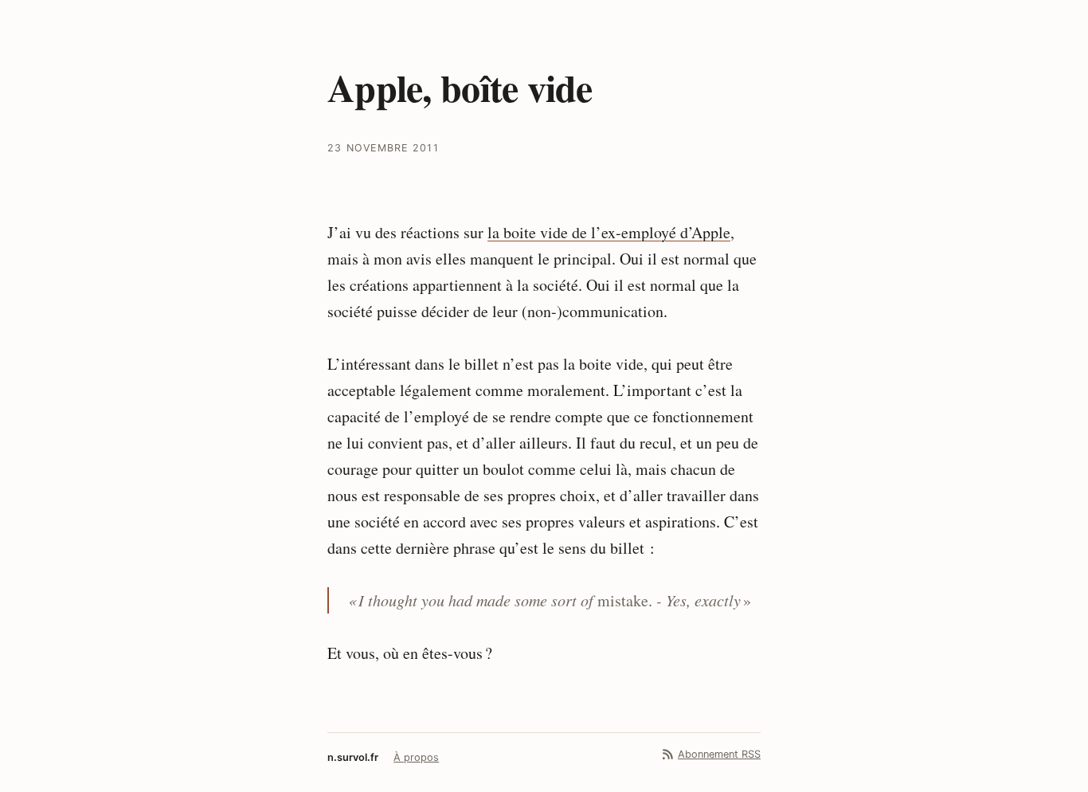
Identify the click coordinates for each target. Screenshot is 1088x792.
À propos (416, 757)
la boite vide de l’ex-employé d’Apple (608, 232)
